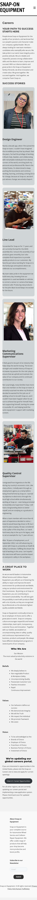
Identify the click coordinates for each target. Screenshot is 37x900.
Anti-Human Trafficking (21, 889)
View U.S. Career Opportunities (18, 781)
